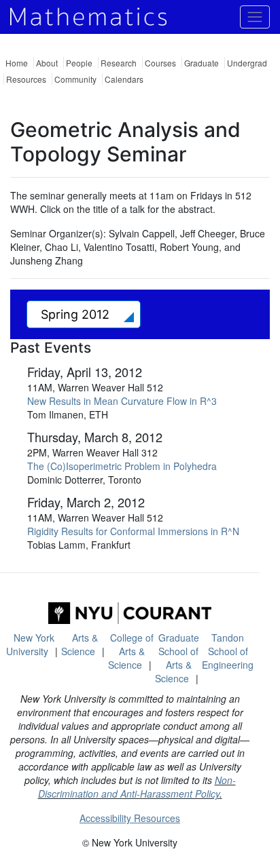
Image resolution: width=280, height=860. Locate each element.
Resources (26, 79)
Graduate (201, 63)
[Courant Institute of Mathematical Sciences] (129, 613)
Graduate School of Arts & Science (177, 658)
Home (16, 63)
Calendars (124, 79)
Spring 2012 (77, 314)
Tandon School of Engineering (227, 651)
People (79, 63)
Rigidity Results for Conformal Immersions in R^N (133, 531)
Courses (160, 63)
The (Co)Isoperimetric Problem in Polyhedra (122, 466)
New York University (30, 644)
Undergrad (247, 63)
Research (119, 63)
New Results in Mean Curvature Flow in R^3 (122, 401)
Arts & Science (79, 644)
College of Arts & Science (131, 651)
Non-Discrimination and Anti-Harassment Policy (137, 786)
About (47, 63)
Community (75, 79)
